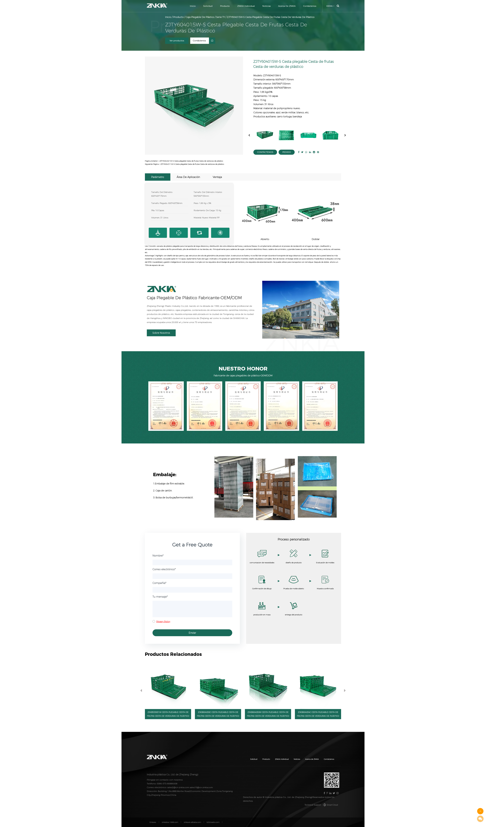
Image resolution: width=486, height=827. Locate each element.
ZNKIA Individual (246, 6)
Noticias (266, 6)
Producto (225, 6)
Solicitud (207, 6)
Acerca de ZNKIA (287, 6)
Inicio (193, 6)
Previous (249, 135)
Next (345, 135)
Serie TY (220, 17)
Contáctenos (309, 6)
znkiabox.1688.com (170, 822)
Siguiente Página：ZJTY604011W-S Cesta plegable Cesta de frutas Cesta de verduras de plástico (184, 164)
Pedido (286, 152)
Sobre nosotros (161, 332)
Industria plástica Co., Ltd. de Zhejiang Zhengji (288, 797)
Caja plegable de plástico (200, 17)
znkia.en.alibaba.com (192, 822)
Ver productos (177, 40)
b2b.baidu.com (213, 822)
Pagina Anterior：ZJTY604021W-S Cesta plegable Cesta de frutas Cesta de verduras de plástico (184, 161)
